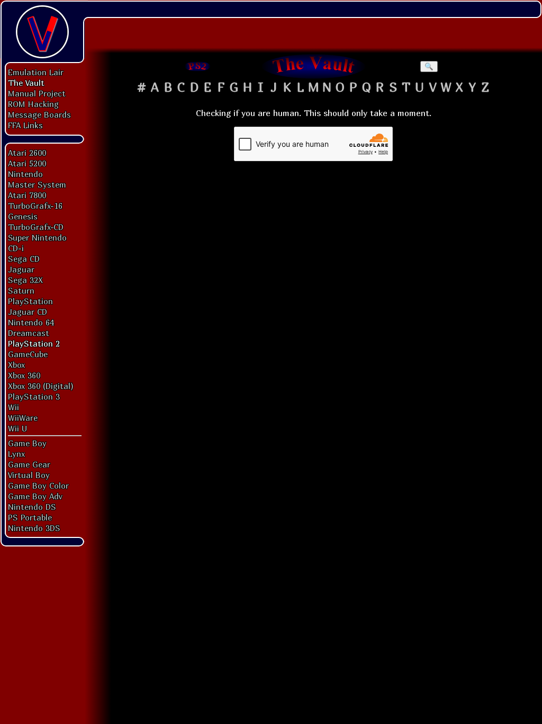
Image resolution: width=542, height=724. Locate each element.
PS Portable (30, 517)
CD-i (16, 248)
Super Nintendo (37, 237)
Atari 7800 (27, 195)
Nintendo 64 (31, 322)
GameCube (28, 354)
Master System (37, 184)
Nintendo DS (32, 506)
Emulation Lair (36, 72)
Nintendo (25, 174)
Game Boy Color (38, 485)
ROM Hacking (33, 104)
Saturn (21, 290)
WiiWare (23, 417)
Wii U (17, 428)
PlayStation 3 (34, 396)
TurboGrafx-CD (36, 227)
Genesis (23, 216)
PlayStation (30, 301)
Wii (13, 407)
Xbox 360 (24, 375)
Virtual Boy (29, 475)
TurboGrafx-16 (35, 205)
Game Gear (29, 464)
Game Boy (27, 443)
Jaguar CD (27, 311)
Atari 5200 (27, 163)
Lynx (16, 453)
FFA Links (25, 125)
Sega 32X (25, 280)
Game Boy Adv (35, 496)
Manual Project (37, 93)
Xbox (16, 364)
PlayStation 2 (34, 343)
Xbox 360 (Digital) (41, 386)
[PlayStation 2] (198, 66)
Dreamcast (28, 333)
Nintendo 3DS (34, 528)
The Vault (26, 82)
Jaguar (21, 269)
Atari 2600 (27, 152)
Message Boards (39, 114)
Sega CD (24, 258)
